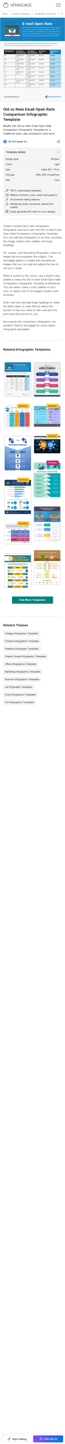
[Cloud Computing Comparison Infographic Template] (47, 444)
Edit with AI (50, 1438)
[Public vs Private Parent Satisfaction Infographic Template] (18, 497)
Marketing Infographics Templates (23, 671)
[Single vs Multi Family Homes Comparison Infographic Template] (47, 524)
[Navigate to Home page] (17, 5)
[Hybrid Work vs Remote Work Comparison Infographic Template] (47, 480)
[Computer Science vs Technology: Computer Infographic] (47, 379)
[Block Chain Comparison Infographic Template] (18, 571)
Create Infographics (21, 14)
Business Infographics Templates (22, 679)
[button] (17, 1438)
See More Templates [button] (32, 599)
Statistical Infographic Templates (22, 648)
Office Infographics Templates (20, 664)
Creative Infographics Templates (22, 641)
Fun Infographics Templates (19, 702)
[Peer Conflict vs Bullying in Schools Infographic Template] (18, 534)
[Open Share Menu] (58, 141)
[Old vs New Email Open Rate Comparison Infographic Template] (18, 379)
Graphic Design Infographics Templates (25, 656)
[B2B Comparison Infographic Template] (18, 453)
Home (5, 14)
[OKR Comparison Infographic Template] (18, 416)
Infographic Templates (45, 14)
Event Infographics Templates (20, 694)
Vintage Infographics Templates (21, 633)
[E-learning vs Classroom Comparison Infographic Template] (47, 416)
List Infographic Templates (18, 687)
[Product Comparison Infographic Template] (47, 567)
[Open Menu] (58, 5)
